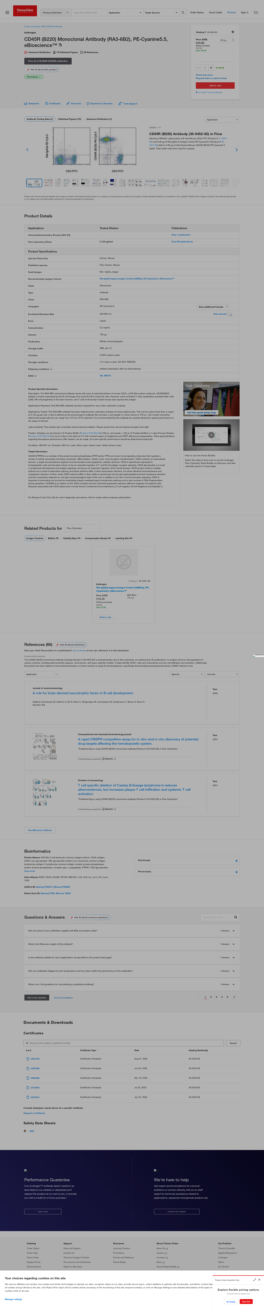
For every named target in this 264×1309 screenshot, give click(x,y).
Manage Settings (13, 1299)
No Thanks (231, 1302)
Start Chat (246, 1301)
